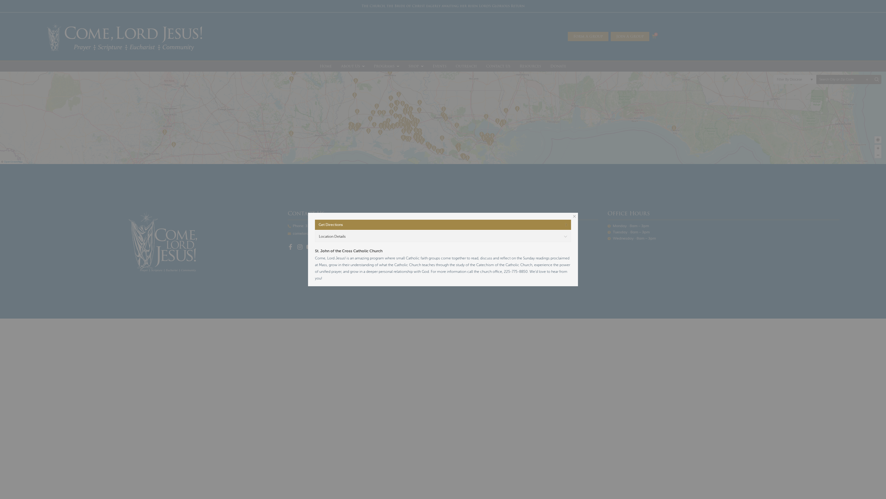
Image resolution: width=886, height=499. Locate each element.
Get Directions (331, 225)
